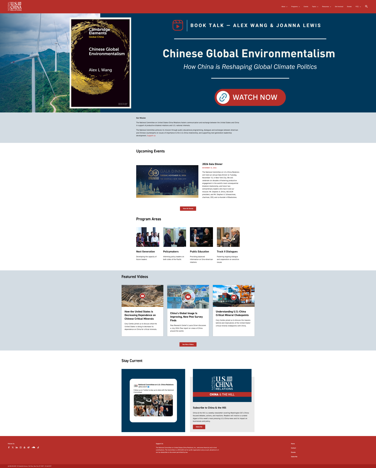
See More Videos (188, 344)
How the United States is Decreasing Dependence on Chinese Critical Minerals (140, 315)
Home (293, 444)
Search (40, 8)
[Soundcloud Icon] (33, 448)
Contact (293, 448)
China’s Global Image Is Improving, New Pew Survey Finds (186, 316)
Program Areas (148, 219)
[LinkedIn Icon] (17, 448)
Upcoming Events (150, 151)
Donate (293, 452)
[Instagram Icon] (21, 448)
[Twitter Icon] (13, 448)
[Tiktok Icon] (38, 448)
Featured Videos (135, 276)
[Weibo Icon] (28, 448)
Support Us (159, 444)
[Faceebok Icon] (9, 448)
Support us (151, 135)
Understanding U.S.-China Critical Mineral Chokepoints (232, 313)
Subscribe (199, 427)
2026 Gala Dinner (212, 164)
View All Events (188, 209)
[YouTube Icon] (24, 448)
